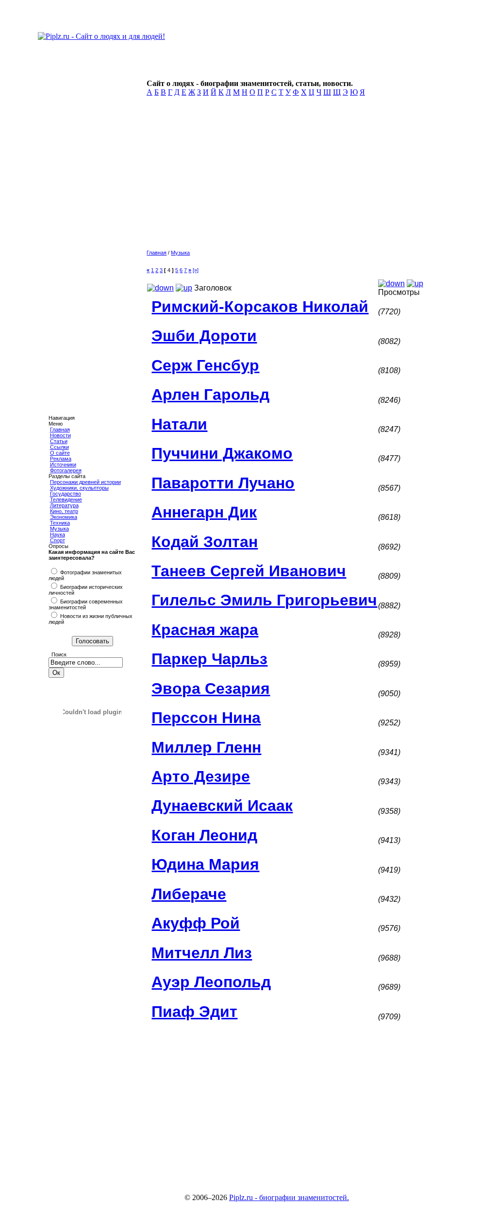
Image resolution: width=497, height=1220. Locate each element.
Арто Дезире (200, 776)
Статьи (58, 441)
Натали (179, 424)
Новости (60, 435)
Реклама (60, 459)
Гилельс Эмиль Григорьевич (264, 600)
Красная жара (204, 629)
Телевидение (66, 499)
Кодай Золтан (204, 541)
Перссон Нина (206, 717)
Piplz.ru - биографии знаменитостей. (289, 1197)
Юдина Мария (205, 864)
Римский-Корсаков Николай (259, 306)
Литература (64, 505)
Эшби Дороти (204, 335)
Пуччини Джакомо (222, 453)
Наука (57, 534)
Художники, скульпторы (79, 488)
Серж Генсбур (205, 365)
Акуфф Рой (195, 923)
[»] (196, 270)
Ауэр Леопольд (211, 982)
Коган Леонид (204, 835)
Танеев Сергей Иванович (248, 571)
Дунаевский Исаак (222, 805)
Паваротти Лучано (223, 483)
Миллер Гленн (206, 747)
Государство (65, 494)
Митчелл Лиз (201, 953)
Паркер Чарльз (209, 659)
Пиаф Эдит (194, 1011)
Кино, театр (64, 511)
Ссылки (59, 447)
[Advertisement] (296, 176)
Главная (60, 429)
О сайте (60, 453)
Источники (63, 464)
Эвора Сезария (210, 688)
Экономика (63, 517)
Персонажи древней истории (85, 482)
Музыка (59, 529)
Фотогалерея (66, 470)
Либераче (188, 894)
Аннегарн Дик (204, 512)
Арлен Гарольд (210, 394)
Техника (60, 523)
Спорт (57, 540)
